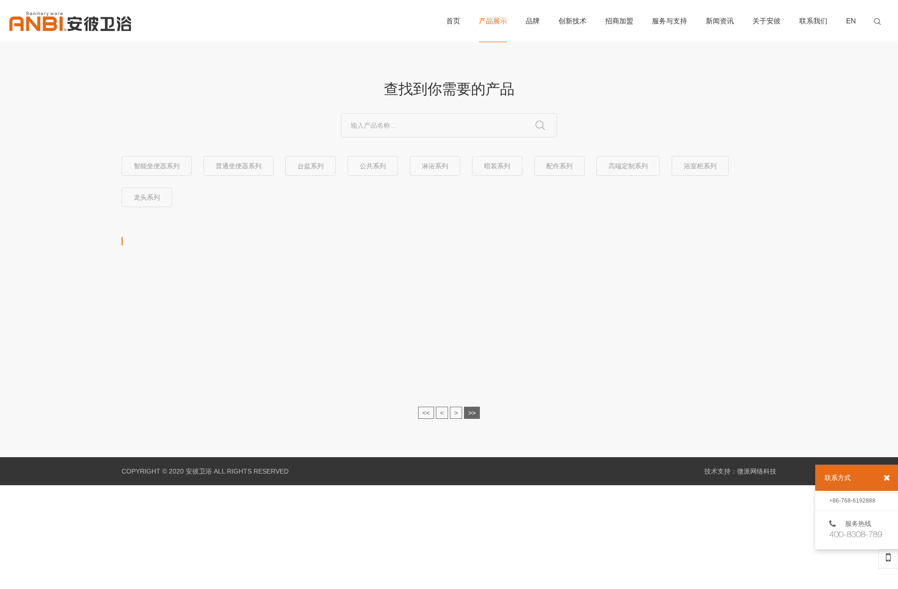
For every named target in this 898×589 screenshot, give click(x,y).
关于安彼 (767, 21)
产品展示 (493, 21)
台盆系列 (310, 166)
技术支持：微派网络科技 (740, 471)
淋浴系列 (435, 166)
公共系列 (373, 166)
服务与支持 (669, 21)
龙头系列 (147, 197)
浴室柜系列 (700, 166)
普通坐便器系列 (238, 166)
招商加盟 (619, 21)
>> (472, 413)
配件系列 (559, 166)
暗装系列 (497, 166)
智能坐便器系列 (157, 166)
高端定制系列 (628, 166)
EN (851, 21)
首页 (453, 21)
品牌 (533, 21)
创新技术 (572, 21)
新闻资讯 (720, 21)
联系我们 (813, 21)
